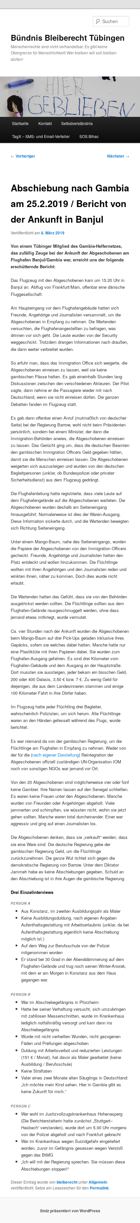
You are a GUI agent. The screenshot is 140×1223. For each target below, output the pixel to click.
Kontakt (45, 123)
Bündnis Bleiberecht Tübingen (68, 37)
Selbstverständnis (77, 123)
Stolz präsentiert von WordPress (70, 1211)
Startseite (20, 123)
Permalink (99, 1188)
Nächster (118, 156)
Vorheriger (23, 156)
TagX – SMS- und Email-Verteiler (41, 136)
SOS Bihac (89, 136)
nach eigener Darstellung (55, 755)
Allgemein (98, 1182)
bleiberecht (67, 1182)
